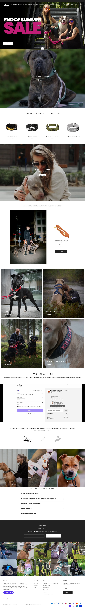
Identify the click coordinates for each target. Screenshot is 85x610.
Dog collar (25, 4)
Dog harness (35, 4)
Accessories (51, 4)
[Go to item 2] (42, 438)
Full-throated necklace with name (73, 136)
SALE (11, 4)
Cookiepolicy (46, 587)
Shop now (14, 484)
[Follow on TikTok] (10, 598)
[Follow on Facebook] (4, 598)
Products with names (17, 4)
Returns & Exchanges (48, 594)
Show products (7, 314)
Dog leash (30, 4)
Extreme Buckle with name (12, 136)
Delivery (45, 592)
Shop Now (42, 175)
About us (36, 583)
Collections (41, 4)
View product (61, 251)
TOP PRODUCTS (53, 114)
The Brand (57, 4)
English (71, 4)
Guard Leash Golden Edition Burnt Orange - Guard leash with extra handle (61, 242)
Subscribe (53, 536)
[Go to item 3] (57, 438)
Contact (36, 585)
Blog (35, 587)
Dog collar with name (32, 136)
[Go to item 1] (27, 438)
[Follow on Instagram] (7, 598)
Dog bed (46, 4)
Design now (42, 80)
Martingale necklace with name (52, 136)
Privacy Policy (46, 585)
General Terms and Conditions (50, 583)
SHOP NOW (8, 43)
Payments (45, 589)
